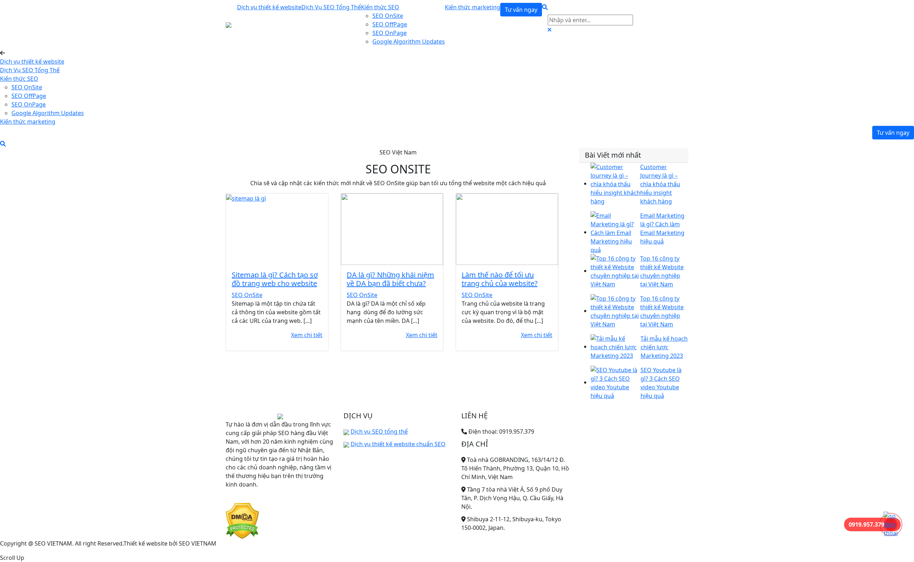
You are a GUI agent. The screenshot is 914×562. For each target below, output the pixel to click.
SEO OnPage (389, 33)
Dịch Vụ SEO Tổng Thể (331, 7)
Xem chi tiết (306, 335)
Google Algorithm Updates (408, 41)
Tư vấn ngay (521, 10)
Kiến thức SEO (380, 7)
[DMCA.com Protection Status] (242, 520)
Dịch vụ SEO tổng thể (379, 431)
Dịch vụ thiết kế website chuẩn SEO (398, 444)
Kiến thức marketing (472, 7)
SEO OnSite (387, 16)
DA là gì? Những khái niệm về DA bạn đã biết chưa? (390, 279)
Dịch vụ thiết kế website (269, 7)
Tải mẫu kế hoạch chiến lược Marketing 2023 (664, 347)
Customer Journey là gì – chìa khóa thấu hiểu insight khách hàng (660, 184)
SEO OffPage (389, 24)
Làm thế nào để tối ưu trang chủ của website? (500, 279)
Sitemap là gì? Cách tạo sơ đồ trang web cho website (275, 279)
